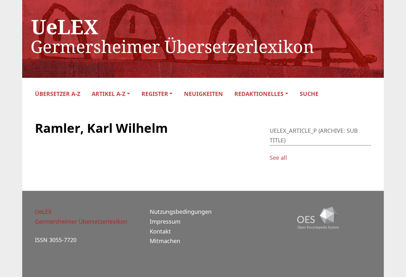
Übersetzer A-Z (57, 94)
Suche (309, 94)
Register (154, 94)
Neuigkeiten (203, 94)
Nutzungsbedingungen (181, 211)
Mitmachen (165, 241)
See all (278, 157)
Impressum (165, 221)
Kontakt (160, 231)
